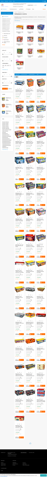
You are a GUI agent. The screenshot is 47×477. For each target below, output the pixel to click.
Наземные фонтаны (5, 147)
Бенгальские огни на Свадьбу (6, 136)
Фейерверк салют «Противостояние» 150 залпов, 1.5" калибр (19, 90)
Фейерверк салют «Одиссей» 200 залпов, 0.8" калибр (41, 349)
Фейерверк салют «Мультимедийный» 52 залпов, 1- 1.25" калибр (40, 90)
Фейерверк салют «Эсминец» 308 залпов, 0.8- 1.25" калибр (19, 400)
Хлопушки (24, 462)
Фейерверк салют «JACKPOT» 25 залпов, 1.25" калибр (29, 90)
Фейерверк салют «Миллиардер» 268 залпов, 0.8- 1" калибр (19, 426)
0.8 (7, 65)
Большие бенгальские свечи (6, 142)
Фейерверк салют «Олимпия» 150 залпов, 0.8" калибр (30, 271)
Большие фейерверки (5, 29)
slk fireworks (4, 132)
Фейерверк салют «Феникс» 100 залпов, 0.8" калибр (29, 220)
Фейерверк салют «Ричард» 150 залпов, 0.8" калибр (40, 271)
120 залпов (3, 123)
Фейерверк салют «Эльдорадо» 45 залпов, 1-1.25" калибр (19, 116)
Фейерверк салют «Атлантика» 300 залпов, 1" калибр (19, 323)
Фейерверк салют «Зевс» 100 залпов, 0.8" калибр (19, 168)
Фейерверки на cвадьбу (6, 31)
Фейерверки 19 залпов (5, 28)
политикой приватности (3, 476)
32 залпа (3, 129)
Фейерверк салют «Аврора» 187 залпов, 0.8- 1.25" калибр (29, 400)
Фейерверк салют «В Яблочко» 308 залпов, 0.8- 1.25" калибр (29, 323)
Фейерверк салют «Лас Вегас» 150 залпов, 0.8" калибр (19, 245)
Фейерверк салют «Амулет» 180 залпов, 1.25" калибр (29, 297)
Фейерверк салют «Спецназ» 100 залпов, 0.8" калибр (40, 194)
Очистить (10, 88)
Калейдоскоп (4, 146)
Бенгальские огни (5, 133)
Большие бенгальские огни (6, 141)
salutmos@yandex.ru (24, 452)
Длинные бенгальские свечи (6, 145)
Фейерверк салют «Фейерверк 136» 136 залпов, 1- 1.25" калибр (19, 220)
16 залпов (7, 124)
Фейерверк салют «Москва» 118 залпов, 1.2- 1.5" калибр (30, 168)
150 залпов (3, 124)
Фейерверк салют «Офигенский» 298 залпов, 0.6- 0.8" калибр (19, 374)
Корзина (2, 462)
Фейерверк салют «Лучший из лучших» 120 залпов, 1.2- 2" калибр (30, 245)
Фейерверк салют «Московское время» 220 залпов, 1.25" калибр (19, 349)
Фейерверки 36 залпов (6, 25)
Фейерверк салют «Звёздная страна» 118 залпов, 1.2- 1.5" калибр (40, 142)
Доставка (6, 1)
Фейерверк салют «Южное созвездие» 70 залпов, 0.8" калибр (41, 116)
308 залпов (7, 128)
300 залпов (4, 128)
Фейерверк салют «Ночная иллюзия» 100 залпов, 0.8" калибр (40, 168)
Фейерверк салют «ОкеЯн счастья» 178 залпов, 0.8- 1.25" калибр (19, 271)
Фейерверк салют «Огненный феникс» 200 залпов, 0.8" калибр (30, 349)
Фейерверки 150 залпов (6, 20)
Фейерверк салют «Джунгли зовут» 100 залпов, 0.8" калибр (29, 142)
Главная (2, 1)
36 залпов (6, 129)
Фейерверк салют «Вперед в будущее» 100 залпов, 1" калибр (19, 142)
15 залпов (7, 123)
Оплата (10, 1)
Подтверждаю (43, 475)
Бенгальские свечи (5, 137)
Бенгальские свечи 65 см (6, 138)
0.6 (3, 65)
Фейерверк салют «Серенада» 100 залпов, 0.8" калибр (30, 194)
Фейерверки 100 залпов (6, 21)
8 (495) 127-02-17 (30, 5)
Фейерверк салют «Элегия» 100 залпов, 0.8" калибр (40, 220)
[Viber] (36, 5)
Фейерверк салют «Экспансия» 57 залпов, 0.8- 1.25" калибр (30, 116)
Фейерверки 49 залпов (6, 24)
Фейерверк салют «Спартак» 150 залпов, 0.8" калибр (19, 297)
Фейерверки (14, 462)
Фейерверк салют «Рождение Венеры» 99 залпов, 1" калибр (19, 194)
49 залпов (9, 129)
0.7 (5, 65)
